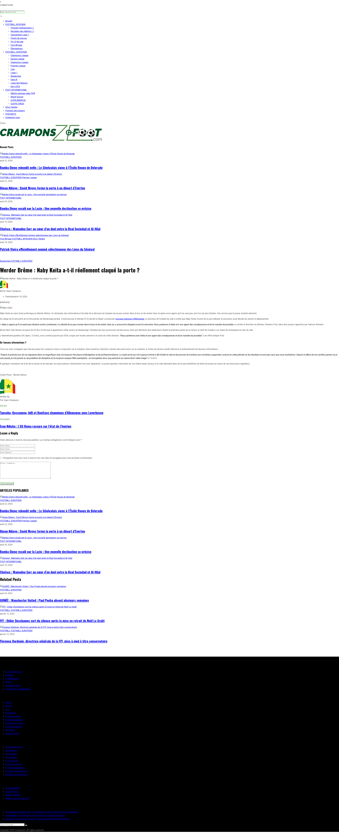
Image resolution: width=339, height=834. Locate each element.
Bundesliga (16, 76)
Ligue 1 (14, 72)
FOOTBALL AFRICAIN (15, 24)
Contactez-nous (12, 117)
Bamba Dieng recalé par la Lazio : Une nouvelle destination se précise (45, 208)
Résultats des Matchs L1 (22, 31)
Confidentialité (12, 678)
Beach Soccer (17, 97)
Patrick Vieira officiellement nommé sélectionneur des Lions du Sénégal (47, 249)
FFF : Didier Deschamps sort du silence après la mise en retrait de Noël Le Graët (52, 620)
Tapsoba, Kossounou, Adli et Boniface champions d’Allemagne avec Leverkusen (51, 412)
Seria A (14, 79)
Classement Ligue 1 (20, 35)
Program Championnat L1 (22, 28)
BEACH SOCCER (12, 795)
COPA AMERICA (18, 100)
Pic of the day (17, 41)
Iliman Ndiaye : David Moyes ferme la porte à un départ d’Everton (42, 187)
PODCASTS (10, 114)
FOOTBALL (5, 610)
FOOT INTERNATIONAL (16, 90)
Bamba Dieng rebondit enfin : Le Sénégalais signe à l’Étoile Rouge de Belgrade (51, 167)
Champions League (19, 55)
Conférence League (14, 723)
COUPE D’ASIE (17, 103)
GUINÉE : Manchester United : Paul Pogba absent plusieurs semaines (44, 600)
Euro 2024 (15, 86)
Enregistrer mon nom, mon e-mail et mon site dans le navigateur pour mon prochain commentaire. (47, 458)
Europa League (17, 59)
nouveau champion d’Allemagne (129, 319)
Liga (13, 69)
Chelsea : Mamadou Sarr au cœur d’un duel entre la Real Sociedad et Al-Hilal (50, 228)
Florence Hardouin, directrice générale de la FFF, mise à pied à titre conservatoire (53, 641)
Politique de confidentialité (17, 689)
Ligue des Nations (19, 83)
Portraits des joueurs (15, 110)
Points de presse (19, 38)
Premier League (18, 66)
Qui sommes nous (13, 672)
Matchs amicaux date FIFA (23, 93)
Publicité (9, 675)
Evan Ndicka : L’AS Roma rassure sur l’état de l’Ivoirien (35, 426)
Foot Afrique (16, 45)
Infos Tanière (11, 107)
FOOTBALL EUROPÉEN (16, 52)
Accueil (8, 21)
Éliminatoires (17, 48)
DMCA (8, 682)
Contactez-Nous (12, 685)
